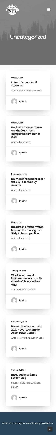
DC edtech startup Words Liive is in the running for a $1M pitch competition (27, 230)
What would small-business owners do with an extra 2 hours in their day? (26, 279)
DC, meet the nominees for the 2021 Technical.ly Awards (27, 182)
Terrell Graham (47, 423)
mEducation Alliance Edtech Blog (24, 376)
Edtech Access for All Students (24, 84)
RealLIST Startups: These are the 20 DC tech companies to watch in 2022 (26, 132)
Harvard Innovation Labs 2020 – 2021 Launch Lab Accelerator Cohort (26, 330)
